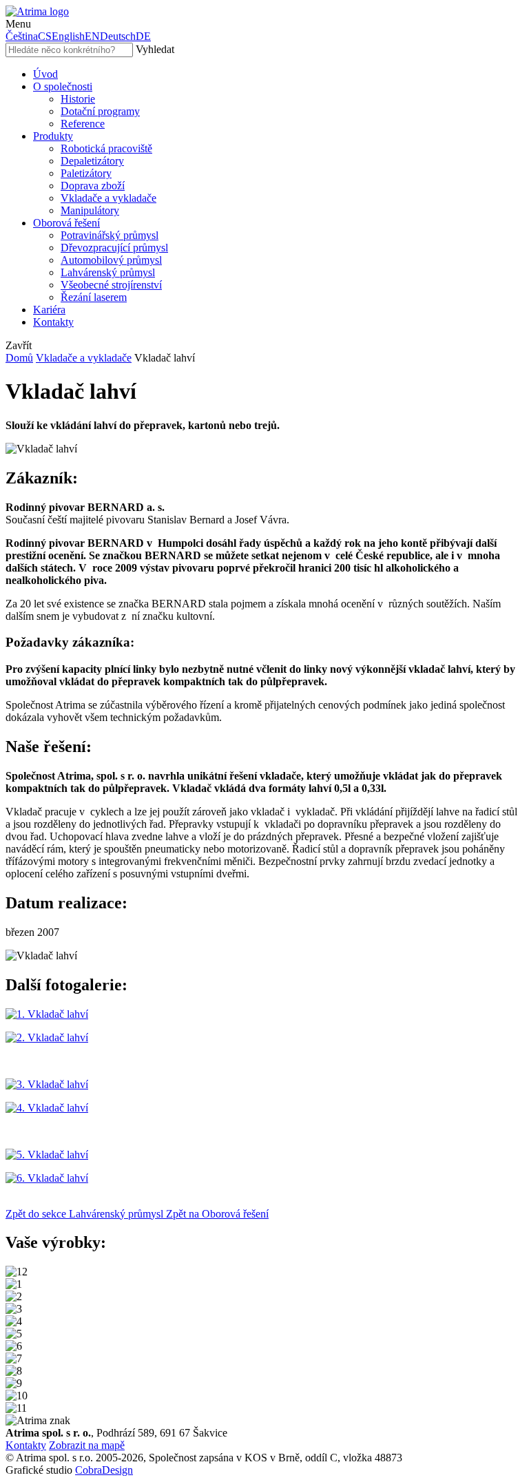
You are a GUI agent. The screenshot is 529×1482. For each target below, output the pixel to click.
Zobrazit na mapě (87, 1445)
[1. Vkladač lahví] (47, 1014)
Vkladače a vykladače (84, 358)
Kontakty (26, 1445)
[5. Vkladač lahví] (47, 1154)
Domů (19, 358)
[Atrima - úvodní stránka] (37, 11)
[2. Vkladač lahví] (47, 1037)
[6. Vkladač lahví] (47, 1178)
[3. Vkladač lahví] (47, 1084)
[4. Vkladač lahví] (47, 1108)
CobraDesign (104, 1470)
